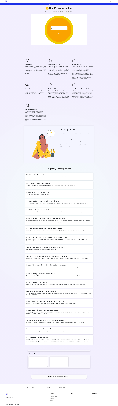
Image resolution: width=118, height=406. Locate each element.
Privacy (51, 400)
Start (59, 33)
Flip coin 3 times (62, 387)
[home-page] (6, 1)
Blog (110, 1)
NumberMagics (16, 404)
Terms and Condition (54, 396)
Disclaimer (52, 398)
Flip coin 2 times (46, 387)
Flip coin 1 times (30, 387)
